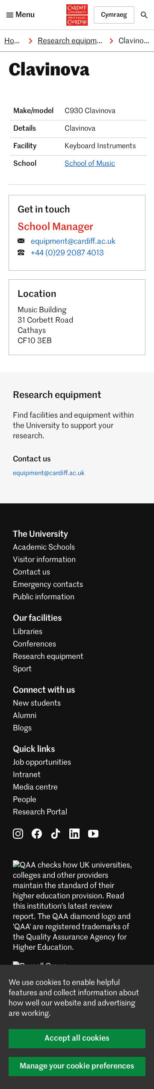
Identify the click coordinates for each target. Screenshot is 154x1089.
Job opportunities (42, 762)
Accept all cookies (77, 1038)
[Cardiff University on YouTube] (93, 833)
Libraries (27, 632)
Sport (22, 669)
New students (37, 703)
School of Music (90, 164)
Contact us (31, 572)
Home (14, 41)
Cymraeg (114, 15)
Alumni (24, 716)
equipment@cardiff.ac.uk (73, 241)
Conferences (34, 644)
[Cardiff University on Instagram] (18, 833)
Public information (43, 597)
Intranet (27, 775)
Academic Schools (44, 547)
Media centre (35, 787)
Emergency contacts (48, 585)
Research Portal (40, 812)
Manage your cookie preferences (77, 1066)
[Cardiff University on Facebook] (37, 833)
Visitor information (44, 560)
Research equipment (73, 41)
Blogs (22, 728)
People (24, 800)
